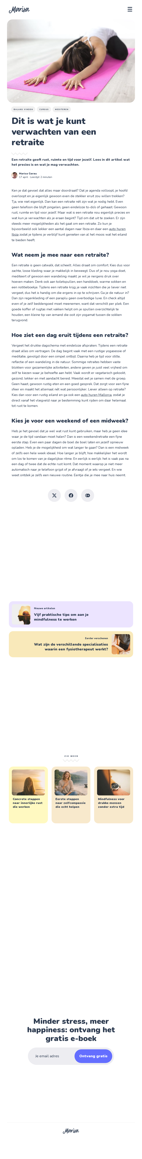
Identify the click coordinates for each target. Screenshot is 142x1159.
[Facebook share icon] (71, 495)
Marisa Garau (28, 173)
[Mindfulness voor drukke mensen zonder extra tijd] (113, 795)
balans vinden (23, 109)
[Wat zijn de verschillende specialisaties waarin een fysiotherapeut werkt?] (71, 644)
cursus (44, 109)
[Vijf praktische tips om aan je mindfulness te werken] (71, 614)
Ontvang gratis (93, 1056)
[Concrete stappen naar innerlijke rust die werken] (28, 795)
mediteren (62, 109)
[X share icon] (54, 495)
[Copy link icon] (87, 495)
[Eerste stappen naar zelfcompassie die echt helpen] (71, 795)
